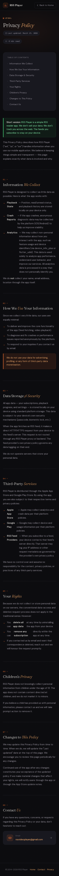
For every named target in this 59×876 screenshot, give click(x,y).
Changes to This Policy (21, 98)
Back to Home (47, 5)
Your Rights (15, 86)
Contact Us (15, 104)
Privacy (50, 869)
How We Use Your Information (24, 69)
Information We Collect (21, 63)
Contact (41, 869)
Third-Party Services (20, 81)
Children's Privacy (18, 92)
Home (32, 869)
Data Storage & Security (22, 75)
